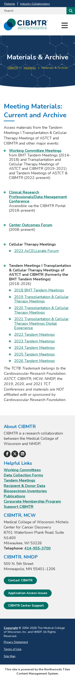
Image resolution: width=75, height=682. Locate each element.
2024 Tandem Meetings (34, 347)
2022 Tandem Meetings (34, 334)
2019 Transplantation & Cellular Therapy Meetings (41, 299)
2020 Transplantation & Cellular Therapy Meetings (41, 310)
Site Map (9, 656)
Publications (14, 496)
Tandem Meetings (19, 480)
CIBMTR (13, 68)
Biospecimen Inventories (25, 490)
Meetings (30, 68)
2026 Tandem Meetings (34, 360)
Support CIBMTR (18, 506)
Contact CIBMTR (20, 580)
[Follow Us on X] (14, 454)
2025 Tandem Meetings (34, 354)
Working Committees (22, 469)
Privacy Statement (16, 642)
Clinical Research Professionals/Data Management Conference (38, 197)
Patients (9, 4)
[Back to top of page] (66, 672)
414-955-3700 (37, 548)
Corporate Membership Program (32, 501)
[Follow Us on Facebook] (7, 454)
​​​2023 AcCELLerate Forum (36, 250)
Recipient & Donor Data (24, 485)
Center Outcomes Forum (30, 224)
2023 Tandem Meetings (34, 341)
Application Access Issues (27, 593)
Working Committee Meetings (35, 150)
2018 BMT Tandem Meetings (39, 290)
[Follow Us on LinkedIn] (22, 454)
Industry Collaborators (35, 4)
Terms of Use (12, 649)
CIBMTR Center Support (26, 605)
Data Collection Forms (23, 475)
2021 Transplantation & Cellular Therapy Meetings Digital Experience (41, 323)
